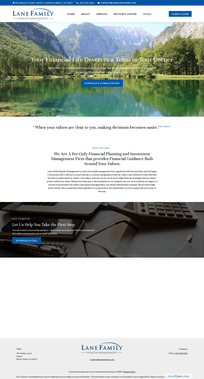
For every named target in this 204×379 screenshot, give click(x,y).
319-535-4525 (87, 3)
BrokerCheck (129, 372)
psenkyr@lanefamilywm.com (118, 3)
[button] (71, 13)
